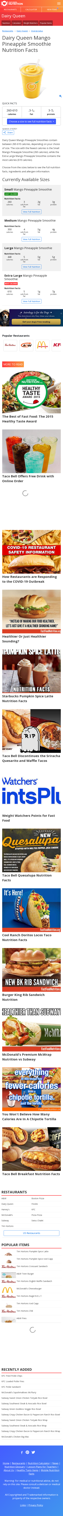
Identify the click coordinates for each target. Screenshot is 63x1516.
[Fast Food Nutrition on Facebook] (21, 1452)
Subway (5, 1220)
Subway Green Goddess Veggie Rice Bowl (21, 1409)
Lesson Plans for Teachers (42, 1466)
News (55, 1463)
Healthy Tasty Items (27, 1470)
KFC (33, 1209)
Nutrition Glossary (15, 1466)
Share (9, 132)
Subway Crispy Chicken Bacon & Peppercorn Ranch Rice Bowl (30, 1414)
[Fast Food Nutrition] (12, 3)
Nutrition (6, 23)
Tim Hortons (7, 1226)
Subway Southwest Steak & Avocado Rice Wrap (24, 1425)
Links (23, 1505)
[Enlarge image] (60, 96)
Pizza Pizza (37, 1215)
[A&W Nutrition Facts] (26, 345)
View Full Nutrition (31, 211)
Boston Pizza (38, 1198)
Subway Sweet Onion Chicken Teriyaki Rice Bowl (24, 1398)
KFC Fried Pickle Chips (11, 1375)
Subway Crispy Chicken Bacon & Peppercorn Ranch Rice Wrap (30, 1431)
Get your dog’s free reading (36, 321)
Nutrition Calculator (39, 1463)
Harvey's (5, 1209)
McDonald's (7, 1215)
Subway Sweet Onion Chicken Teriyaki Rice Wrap (24, 1420)
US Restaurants (31, 1233)
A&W (3, 1198)
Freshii (35, 1204)
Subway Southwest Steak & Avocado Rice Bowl (23, 1403)
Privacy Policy (35, 1505)
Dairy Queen (7, 1204)
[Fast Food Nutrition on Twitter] (33, 1452)
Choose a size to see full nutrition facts (30, 121)
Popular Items (46, 23)
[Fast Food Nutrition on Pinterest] (27, 1452)
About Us (9, 1470)
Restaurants (10, 9)
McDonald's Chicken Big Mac (15, 1436)
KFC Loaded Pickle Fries (12, 1381)
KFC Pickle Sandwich (11, 1386)
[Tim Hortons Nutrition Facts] (10, 345)
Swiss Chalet (37, 1220)
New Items (52, 9)
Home (6, 1463)
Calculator (31, 9)
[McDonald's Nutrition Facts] (42, 345)
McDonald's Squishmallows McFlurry (18, 1392)
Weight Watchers (31, 23)
